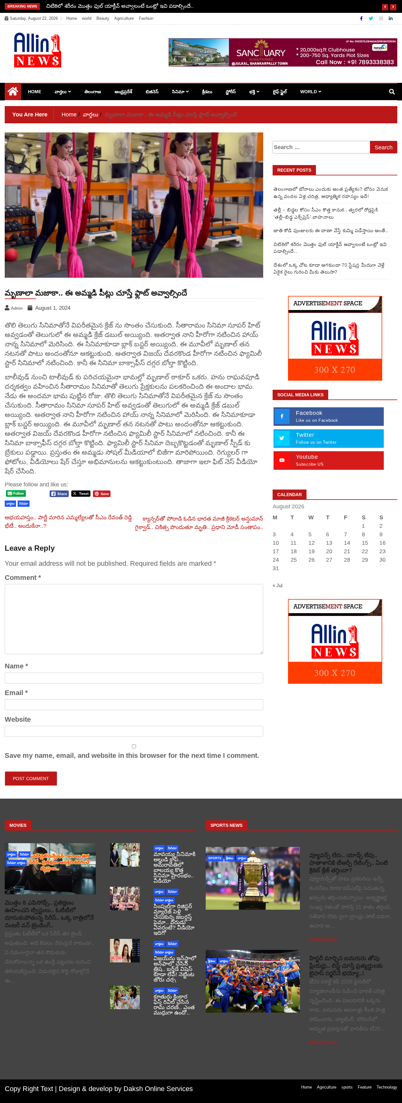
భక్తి (252, 91)
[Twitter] (371, 18)
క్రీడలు (207, 91)
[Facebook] (362, 18)
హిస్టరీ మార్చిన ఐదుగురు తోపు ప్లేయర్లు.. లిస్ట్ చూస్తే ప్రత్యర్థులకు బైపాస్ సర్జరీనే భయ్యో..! (346, 966)
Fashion (146, 18)
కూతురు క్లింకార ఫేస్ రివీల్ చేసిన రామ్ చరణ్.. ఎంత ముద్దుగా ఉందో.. (174, 1004)
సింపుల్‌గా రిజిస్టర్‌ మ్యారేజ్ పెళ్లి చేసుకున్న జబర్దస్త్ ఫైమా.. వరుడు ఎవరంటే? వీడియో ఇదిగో (174, 919)
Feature (365, 1087)
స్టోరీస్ (231, 91)
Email (16, 693)
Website (18, 719)
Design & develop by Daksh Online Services (126, 1089)
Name (16, 666)
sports (214, 858)
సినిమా (178, 91)
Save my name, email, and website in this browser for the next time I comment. (132, 755)
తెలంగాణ (92, 91)
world (86, 18)
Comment (23, 577)
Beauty (102, 18)
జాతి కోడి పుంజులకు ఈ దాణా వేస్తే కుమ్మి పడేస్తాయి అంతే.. (331, 230)
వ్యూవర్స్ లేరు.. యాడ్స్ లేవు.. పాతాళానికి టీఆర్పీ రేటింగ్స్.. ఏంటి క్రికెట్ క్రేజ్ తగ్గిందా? (348, 863)
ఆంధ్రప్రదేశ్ (123, 91)
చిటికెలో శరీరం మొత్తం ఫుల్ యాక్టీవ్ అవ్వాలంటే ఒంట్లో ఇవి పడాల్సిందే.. (120, 6)
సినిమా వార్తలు (16, 863)
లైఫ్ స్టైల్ (280, 91)
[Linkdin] (391, 18)
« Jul (277, 585)
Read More (323, 939)
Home (71, 18)
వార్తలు (61, 91)
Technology (387, 1087)
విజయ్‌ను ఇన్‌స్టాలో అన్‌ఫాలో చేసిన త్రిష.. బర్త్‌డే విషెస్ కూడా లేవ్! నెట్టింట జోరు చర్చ (175, 969)
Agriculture (124, 18)
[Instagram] (381, 18)
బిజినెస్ (152, 91)
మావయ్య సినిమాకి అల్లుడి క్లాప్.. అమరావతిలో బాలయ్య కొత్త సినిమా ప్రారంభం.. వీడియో (174, 867)
